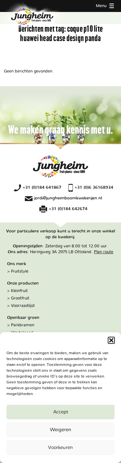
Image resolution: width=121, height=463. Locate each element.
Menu (102, 6)
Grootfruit (20, 298)
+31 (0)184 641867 (42, 187)
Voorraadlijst (23, 305)
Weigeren (60, 429)
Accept (60, 412)
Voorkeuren (60, 447)
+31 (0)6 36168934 (94, 187)
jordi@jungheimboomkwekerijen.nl (68, 198)
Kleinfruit (19, 290)
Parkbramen (22, 325)
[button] (111, 340)
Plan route (103, 252)
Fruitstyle (19, 271)
